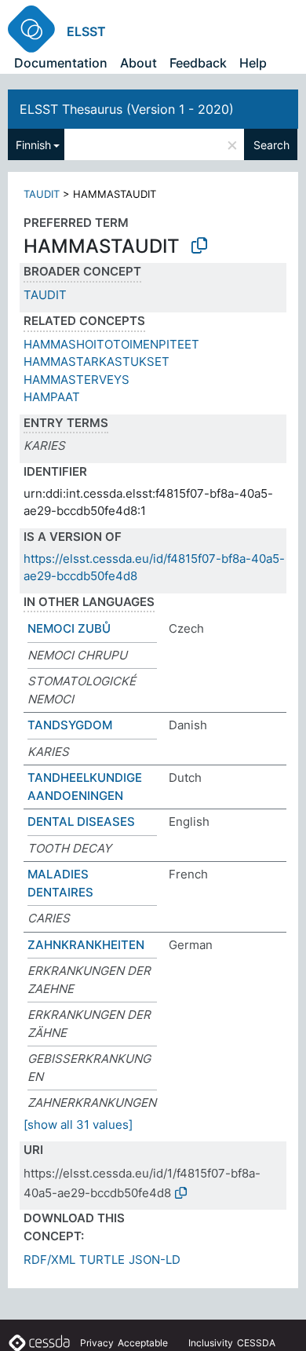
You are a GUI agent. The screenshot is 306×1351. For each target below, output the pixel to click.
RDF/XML (49, 1259)
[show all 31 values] (78, 1124)
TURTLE (102, 1259)
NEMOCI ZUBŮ (69, 628)
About (138, 63)
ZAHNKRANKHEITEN (85, 944)
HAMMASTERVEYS (76, 379)
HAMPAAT (52, 396)
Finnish (33, 145)
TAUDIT (42, 194)
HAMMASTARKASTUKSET (96, 361)
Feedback (198, 63)
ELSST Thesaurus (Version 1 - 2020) (127, 109)
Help (253, 63)
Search (271, 145)
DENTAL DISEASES (81, 821)
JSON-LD (154, 1259)
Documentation (60, 63)
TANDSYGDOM (69, 724)
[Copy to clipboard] (199, 245)
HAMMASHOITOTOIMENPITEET (111, 344)
